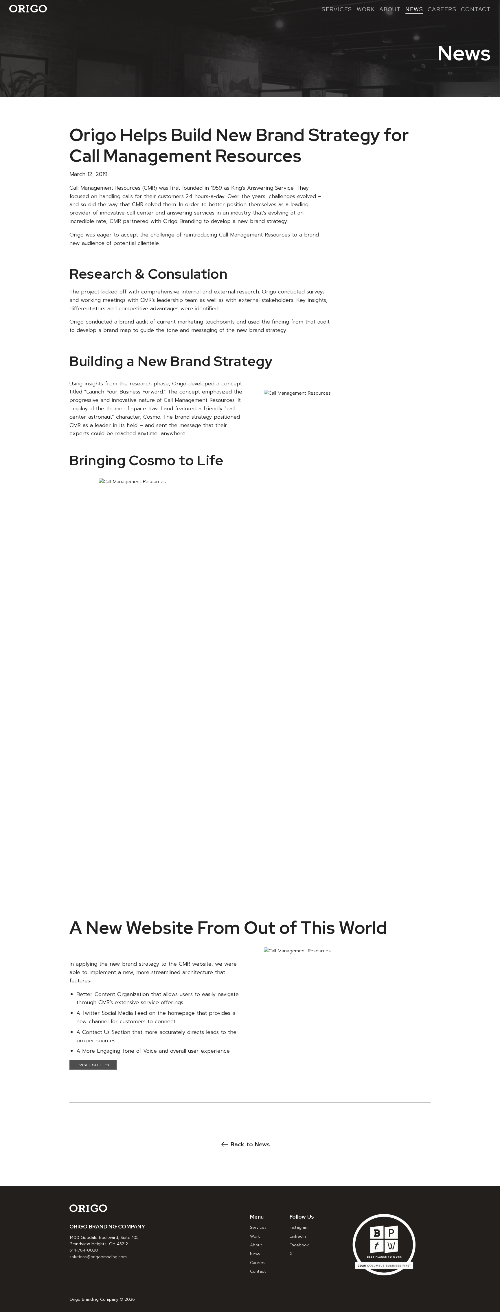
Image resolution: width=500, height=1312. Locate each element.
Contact (476, 9)
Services (337, 9)
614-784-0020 (83, 1250)
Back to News (250, 1144)
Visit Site (90, 1064)
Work (366, 9)
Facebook (299, 1245)
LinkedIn (298, 1236)
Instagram (299, 1227)
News (414, 9)
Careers (442, 9)
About (390, 9)
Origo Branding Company (28, 8)
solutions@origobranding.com (98, 1257)
